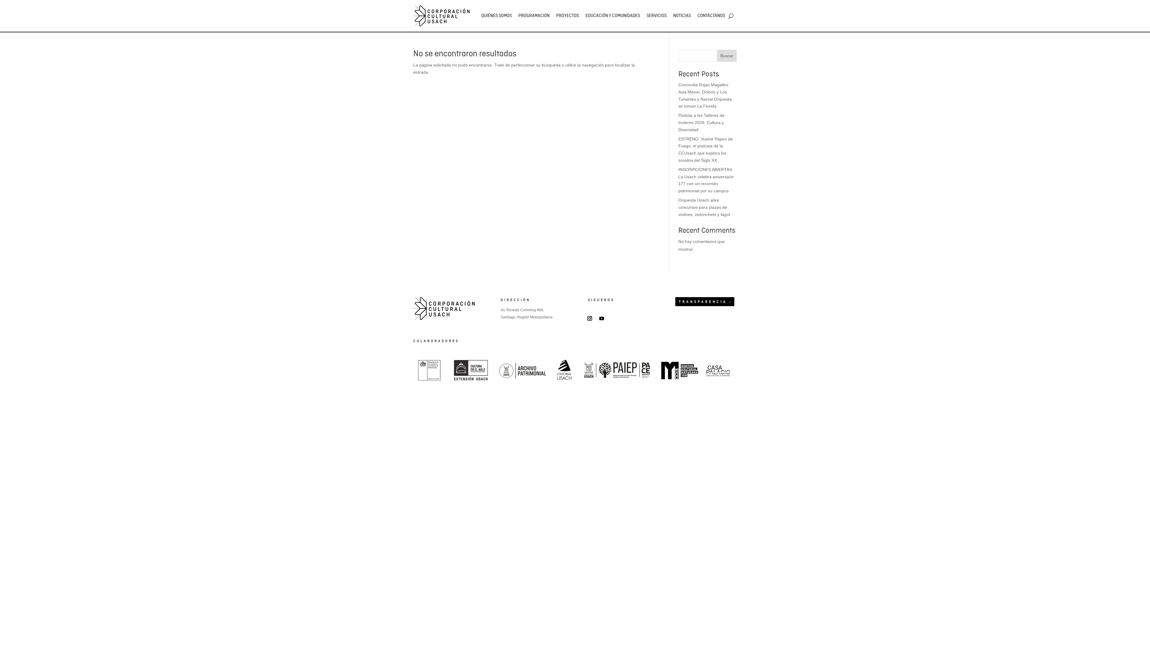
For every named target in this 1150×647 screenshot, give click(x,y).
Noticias (682, 16)
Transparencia (703, 302)
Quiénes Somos (496, 16)
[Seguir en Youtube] (601, 318)
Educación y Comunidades (612, 16)
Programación (534, 16)
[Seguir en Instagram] (589, 318)
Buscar (726, 55)
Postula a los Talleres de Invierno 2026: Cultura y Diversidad (701, 122)
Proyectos (567, 16)
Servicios (657, 16)
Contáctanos (711, 16)
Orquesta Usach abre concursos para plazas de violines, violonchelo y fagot (704, 207)
